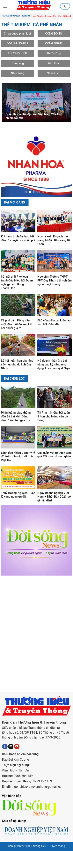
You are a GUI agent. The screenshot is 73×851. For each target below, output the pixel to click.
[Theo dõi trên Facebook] (5, 753)
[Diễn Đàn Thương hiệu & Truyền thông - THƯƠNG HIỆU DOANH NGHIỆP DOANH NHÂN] (34, 6)
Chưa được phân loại (17, 33)
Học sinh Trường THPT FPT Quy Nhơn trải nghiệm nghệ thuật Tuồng (54, 286)
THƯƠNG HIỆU (17, 53)
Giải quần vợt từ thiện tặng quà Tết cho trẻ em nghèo (54, 461)
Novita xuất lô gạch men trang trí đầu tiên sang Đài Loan (54, 246)
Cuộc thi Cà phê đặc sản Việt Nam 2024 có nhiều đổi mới (34, 116)
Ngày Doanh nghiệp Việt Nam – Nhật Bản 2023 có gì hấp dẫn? (54, 503)
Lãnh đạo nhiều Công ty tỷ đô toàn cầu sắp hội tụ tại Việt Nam (18, 462)
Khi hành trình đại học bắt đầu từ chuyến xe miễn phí (18, 244)
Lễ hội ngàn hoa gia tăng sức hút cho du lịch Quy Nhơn (17, 370)
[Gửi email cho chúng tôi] (11, 753)
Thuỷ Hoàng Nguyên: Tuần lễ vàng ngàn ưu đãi (18, 501)
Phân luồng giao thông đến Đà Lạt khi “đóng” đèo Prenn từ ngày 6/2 (16, 422)
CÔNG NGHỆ (53, 43)
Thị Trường (54, 53)
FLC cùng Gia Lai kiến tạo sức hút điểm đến (54, 328)
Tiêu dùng (17, 63)
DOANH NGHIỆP (17, 43)
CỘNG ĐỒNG (53, 33)
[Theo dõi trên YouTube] (16, 753)
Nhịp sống (17, 73)
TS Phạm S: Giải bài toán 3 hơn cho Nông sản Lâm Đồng (53, 422)
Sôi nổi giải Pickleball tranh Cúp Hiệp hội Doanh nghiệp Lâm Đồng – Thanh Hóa (17, 288)
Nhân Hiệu (53, 73)
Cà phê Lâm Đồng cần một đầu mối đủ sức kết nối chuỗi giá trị (16, 330)
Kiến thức (53, 63)
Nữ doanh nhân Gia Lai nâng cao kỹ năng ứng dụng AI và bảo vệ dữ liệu (53, 370)
